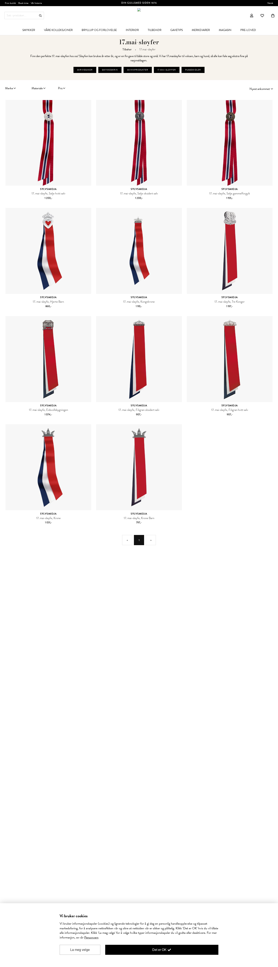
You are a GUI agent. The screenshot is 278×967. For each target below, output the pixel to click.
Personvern (91, 937)
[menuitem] (28, 30)
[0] (273, 15)
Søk (40, 15)
